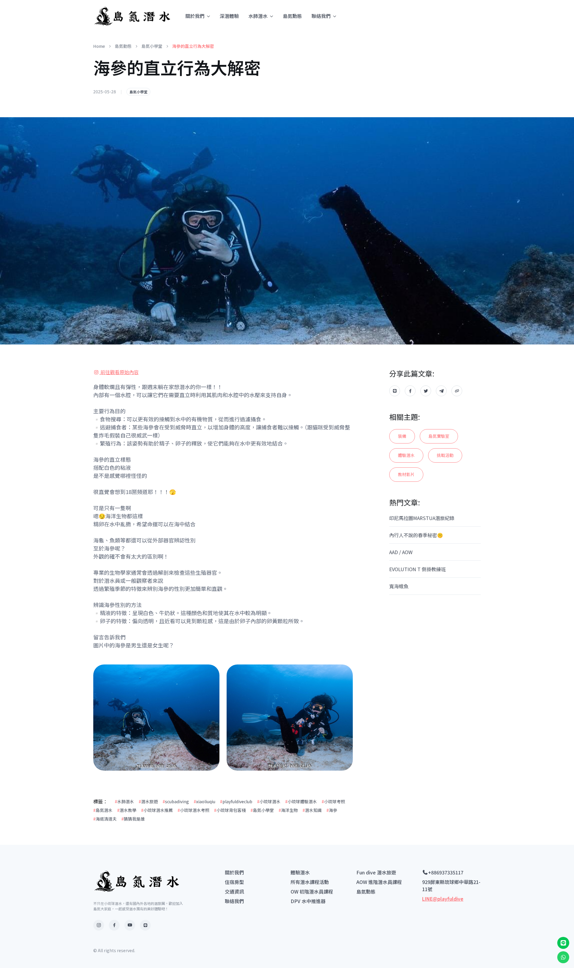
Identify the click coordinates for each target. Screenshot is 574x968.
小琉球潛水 (268, 801)
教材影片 (406, 474)
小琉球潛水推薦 (157, 810)
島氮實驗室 (438, 436)
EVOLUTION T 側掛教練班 (417, 569)
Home (99, 46)
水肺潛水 (258, 15)
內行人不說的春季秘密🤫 (416, 535)
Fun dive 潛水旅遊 (376, 872)
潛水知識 (312, 810)
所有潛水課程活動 (310, 881)
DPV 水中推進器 (308, 901)
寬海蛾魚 (398, 586)
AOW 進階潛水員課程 (379, 881)
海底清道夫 (105, 819)
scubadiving (176, 801)
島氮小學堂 (151, 46)
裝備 (402, 436)
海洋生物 (288, 810)
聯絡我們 (321, 15)
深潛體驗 (229, 15)
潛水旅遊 (148, 801)
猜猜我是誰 (133, 819)
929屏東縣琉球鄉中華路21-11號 (451, 885)
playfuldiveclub (236, 801)
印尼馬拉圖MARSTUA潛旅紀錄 (421, 518)
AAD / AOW (401, 552)
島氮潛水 (102, 810)
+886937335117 (445, 872)
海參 (331, 810)
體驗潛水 (406, 455)
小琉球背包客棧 (230, 810)
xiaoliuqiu (204, 801)
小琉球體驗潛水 (301, 801)
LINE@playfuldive (442, 898)
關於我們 (194, 15)
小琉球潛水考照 (193, 810)
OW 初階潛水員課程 (312, 891)
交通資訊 (234, 891)
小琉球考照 (333, 801)
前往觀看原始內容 (119, 372)
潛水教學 (126, 810)
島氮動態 (292, 15)
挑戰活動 (445, 455)
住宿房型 (234, 881)
